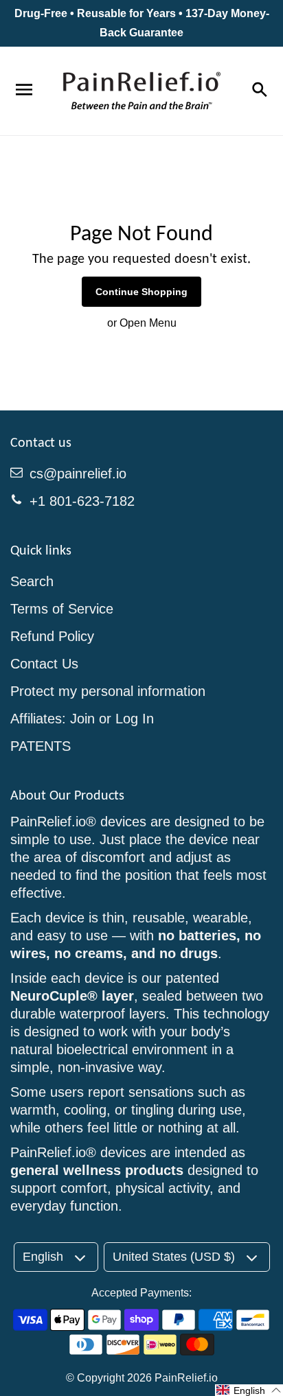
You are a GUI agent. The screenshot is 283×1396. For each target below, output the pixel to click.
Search (32, 581)
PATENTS (40, 746)
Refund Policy (52, 636)
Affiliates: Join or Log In (82, 718)
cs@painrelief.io (78, 473)
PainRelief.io (186, 1378)
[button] (249, 1390)
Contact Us (44, 663)
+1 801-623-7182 (82, 501)
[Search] (259, 90)
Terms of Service (61, 608)
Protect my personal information (107, 691)
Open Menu (148, 323)
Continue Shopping (141, 291)
